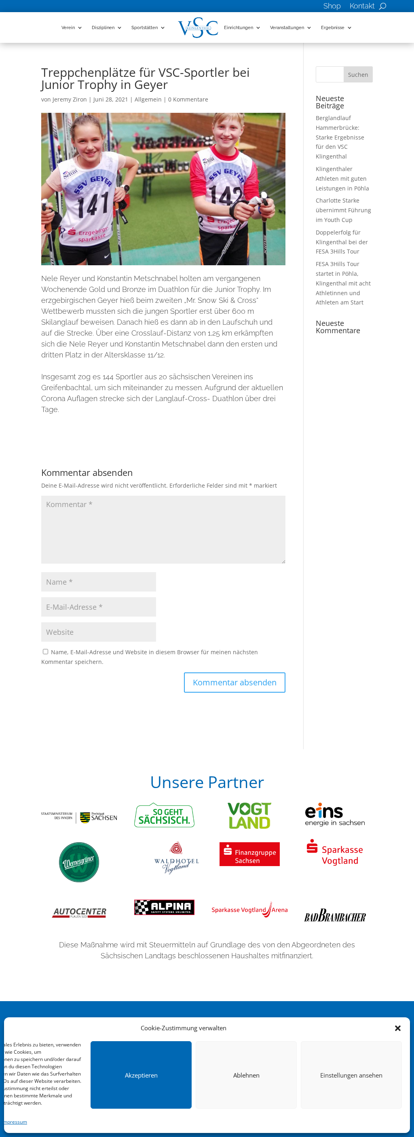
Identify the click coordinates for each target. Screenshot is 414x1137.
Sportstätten (144, 27)
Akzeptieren (141, 1075)
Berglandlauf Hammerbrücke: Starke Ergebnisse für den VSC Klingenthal (340, 137)
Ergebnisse (332, 27)
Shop (332, 6)
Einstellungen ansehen (351, 1075)
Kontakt (362, 6)
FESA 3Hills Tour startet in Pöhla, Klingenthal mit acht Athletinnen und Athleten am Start (343, 283)
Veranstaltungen (287, 27)
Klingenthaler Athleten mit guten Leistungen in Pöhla (342, 178)
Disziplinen (103, 27)
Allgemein (148, 99)
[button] (398, 1028)
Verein (68, 27)
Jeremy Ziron (70, 99)
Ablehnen (246, 1075)
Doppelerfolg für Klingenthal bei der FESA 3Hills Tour (342, 242)
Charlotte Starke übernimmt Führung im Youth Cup (343, 210)
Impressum (14, 1121)
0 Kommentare (188, 99)
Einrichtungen (238, 27)
